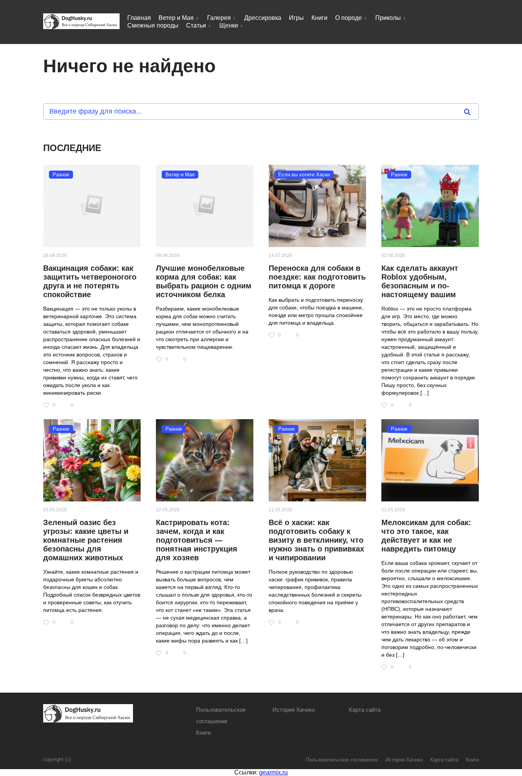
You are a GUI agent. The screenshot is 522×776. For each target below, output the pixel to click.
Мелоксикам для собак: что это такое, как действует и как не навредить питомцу (426, 535)
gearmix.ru (273, 772)
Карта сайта (365, 709)
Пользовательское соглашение (342, 760)
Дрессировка (262, 18)
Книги (319, 18)
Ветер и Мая (176, 18)
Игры (296, 18)
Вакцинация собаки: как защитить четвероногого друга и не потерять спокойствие (89, 281)
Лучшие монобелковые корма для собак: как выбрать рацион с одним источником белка (203, 281)
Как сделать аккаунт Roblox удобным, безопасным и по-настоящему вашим (419, 281)
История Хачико (293, 709)
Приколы (388, 18)
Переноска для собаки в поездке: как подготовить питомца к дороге (317, 277)
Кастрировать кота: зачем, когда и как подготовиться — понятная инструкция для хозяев (196, 540)
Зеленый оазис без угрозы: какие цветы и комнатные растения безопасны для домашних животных (85, 540)
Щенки (228, 25)
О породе (348, 18)
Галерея (219, 18)
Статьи (196, 25)
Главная (139, 18)
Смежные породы (152, 25)
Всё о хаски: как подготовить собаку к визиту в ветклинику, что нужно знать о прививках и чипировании (316, 540)
